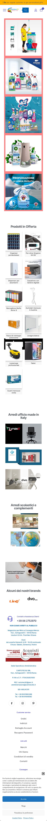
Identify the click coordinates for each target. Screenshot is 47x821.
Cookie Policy (17, 818)
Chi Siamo (23, 752)
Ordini (23, 719)
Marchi (23, 747)
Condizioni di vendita (23, 756)
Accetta (23, 799)
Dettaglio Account (23, 728)
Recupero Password (23, 732)
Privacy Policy (28, 818)
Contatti (23, 761)
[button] (43, 773)
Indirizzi (23, 723)
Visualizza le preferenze (23, 813)
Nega (23, 806)
